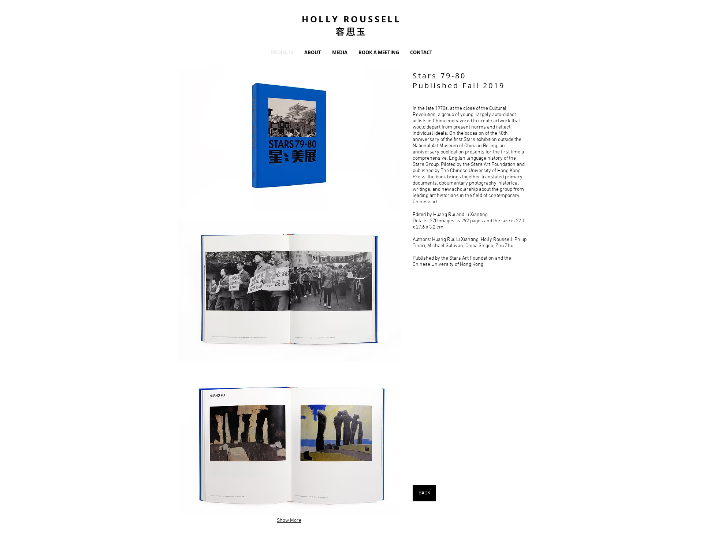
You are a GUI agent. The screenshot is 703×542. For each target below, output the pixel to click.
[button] (289, 138)
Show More (289, 520)
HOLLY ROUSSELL (351, 19)
